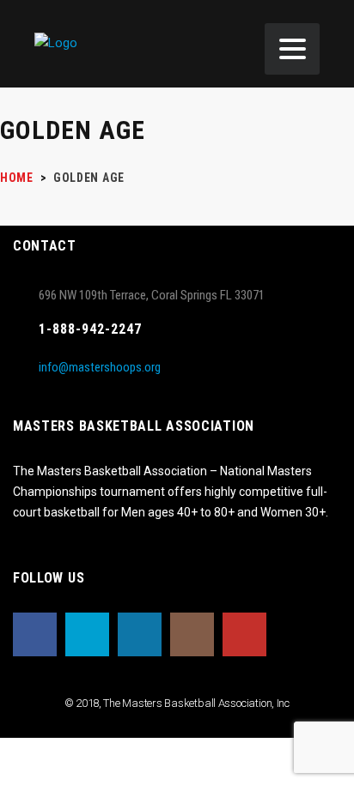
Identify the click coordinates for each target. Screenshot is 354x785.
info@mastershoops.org (100, 367)
